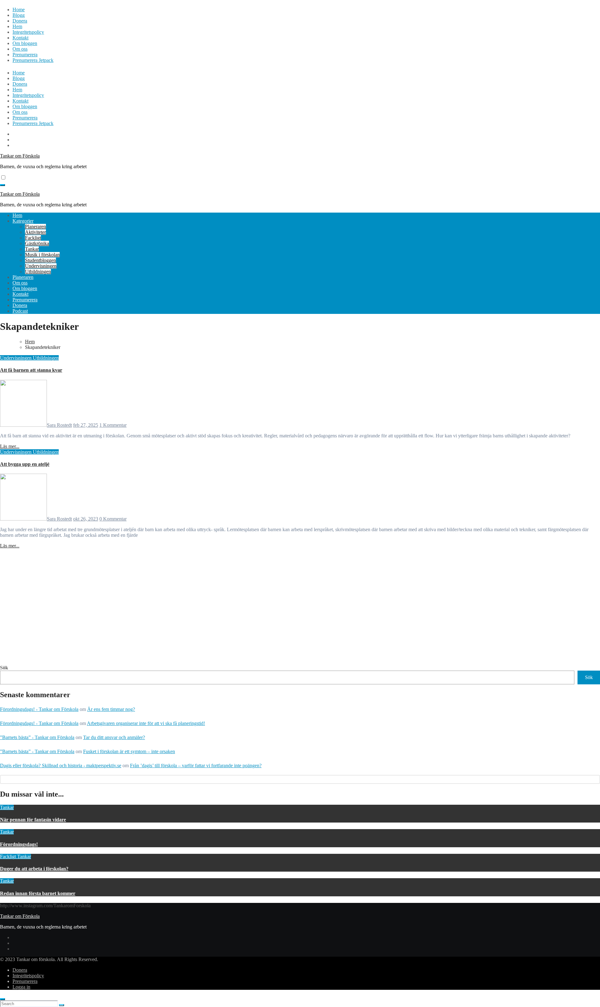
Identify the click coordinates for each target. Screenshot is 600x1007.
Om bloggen (24, 43)
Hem (17, 26)
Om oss (20, 49)
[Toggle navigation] (2, 185)
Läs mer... (9, 446)
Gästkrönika (37, 243)
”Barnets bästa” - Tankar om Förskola (37, 737)
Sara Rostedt (59, 425)
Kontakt (20, 37)
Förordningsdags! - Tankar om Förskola (39, 709)
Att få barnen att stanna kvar (31, 370)
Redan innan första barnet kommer (37, 893)
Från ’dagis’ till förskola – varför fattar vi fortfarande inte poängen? (196, 765)
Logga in (21, 986)
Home (18, 9)
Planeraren (35, 226)
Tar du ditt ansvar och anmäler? (114, 737)
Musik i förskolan (42, 254)
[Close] (2, 999)
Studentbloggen (40, 260)
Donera (19, 20)
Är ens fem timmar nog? (111, 709)
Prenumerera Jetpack (32, 60)
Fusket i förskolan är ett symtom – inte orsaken (129, 751)
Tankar (32, 249)
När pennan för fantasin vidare (33, 819)
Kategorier (22, 221)
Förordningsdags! (19, 844)
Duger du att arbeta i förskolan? (34, 868)
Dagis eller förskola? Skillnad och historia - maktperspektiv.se (60, 765)
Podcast (20, 311)
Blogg (18, 15)
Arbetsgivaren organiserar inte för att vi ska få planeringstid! (146, 723)
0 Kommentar (113, 518)
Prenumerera (25, 54)
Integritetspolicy (28, 32)
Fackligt (33, 237)
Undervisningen (41, 266)
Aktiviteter (35, 232)
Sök (4, 667)
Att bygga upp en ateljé (24, 464)
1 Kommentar (113, 425)
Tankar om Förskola (20, 156)
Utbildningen (38, 271)
